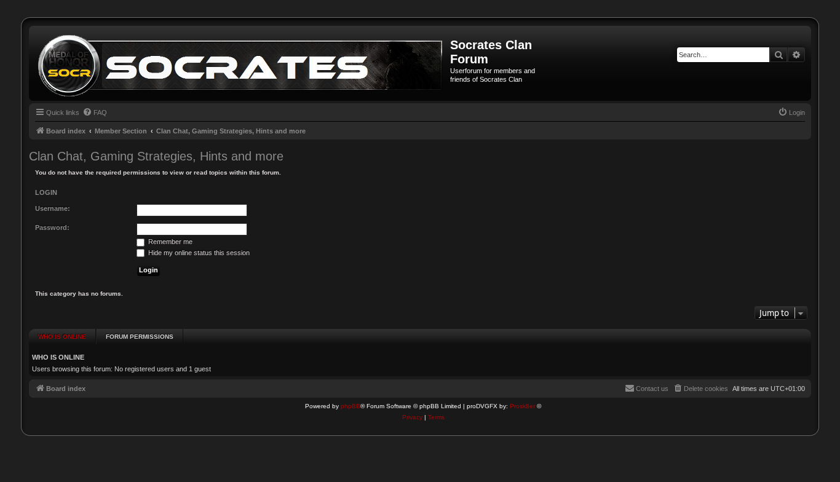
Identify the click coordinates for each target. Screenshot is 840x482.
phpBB (350, 406)
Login (46, 192)
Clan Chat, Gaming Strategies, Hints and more (156, 156)
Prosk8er (522, 406)
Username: (52, 208)
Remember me (169, 241)
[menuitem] (94, 112)
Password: (52, 227)
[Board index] (241, 63)
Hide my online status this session (198, 252)
